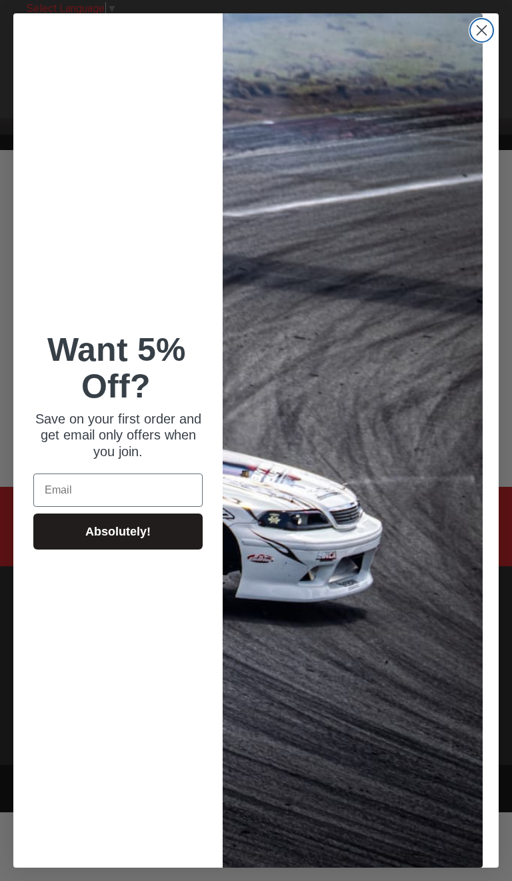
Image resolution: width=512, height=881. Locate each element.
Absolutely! (118, 531)
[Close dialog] (481, 30)
